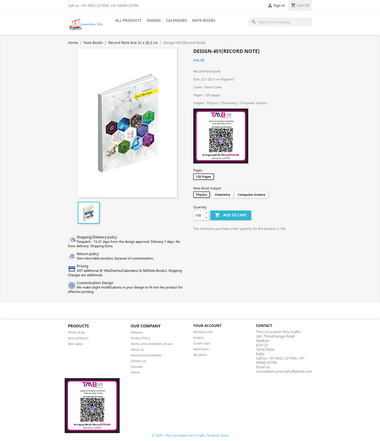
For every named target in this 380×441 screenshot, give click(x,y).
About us (137, 349)
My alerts (200, 355)
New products (78, 338)
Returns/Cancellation (146, 355)
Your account (207, 325)
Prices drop (76, 332)
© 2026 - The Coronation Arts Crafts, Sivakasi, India (190, 435)
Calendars (176, 20)
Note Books (203, 20)
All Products (128, 20)
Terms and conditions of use (152, 344)
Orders (198, 338)
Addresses (201, 349)
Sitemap (137, 367)
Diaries (154, 20)
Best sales (75, 344)
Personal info (203, 332)
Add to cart (231, 215)
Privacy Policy (140, 338)
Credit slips (201, 343)
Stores (135, 372)
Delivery (136, 332)
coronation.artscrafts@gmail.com (284, 371)
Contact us (138, 361)
